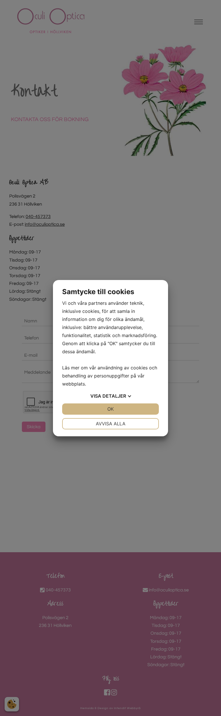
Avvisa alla (110, 423)
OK (110, 409)
